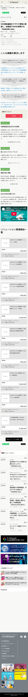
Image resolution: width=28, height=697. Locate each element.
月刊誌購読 (3, 653)
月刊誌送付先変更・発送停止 (8, 656)
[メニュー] (2, 2)
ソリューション (8, 6)
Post (24, 12)
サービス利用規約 (5, 648)
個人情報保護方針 (5, 641)
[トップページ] (1, 6)
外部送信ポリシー (5, 646)
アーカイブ (3, 658)
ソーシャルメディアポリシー (7, 643)
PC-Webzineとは (5, 651)
